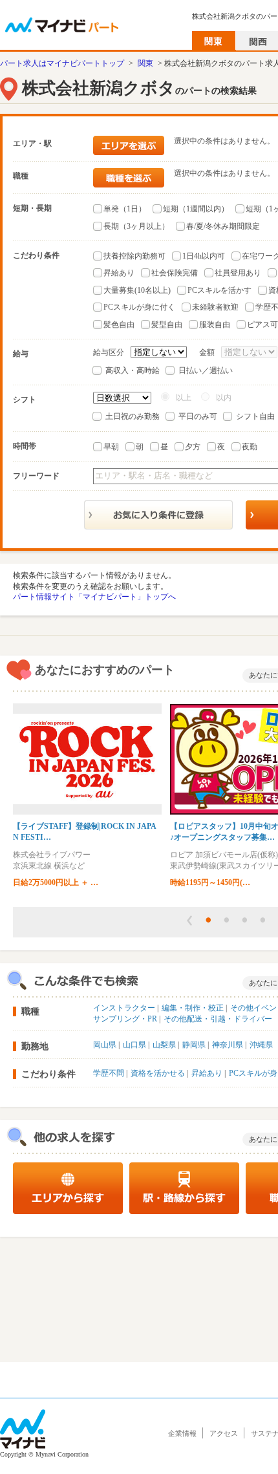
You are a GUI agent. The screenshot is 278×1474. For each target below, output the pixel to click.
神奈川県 (227, 1044)
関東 (145, 63)
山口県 (134, 1044)
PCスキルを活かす (219, 290)
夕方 (192, 446)
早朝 (111, 446)
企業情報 (182, 1433)
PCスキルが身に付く (139, 307)
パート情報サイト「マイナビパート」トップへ (94, 596)
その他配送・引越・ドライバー (218, 1018)
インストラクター (124, 1007)
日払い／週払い (205, 370)
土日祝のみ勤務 (132, 416)
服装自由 (214, 324)
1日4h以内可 (203, 256)
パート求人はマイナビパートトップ (62, 63)
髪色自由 (118, 324)
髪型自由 (166, 324)
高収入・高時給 (132, 370)
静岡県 (194, 1044)
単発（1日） (124, 208)
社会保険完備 (174, 272)
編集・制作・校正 (193, 1007)
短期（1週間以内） (196, 208)
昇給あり (118, 272)
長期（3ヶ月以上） (136, 226)
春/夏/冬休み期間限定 (223, 226)
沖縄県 (261, 1044)
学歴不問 (108, 1073)
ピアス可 (262, 324)
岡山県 (104, 1044)
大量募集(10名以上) (137, 290)
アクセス (223, 1433)
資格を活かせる (158, 1073)
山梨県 (164, 1044)
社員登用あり (238, 272)
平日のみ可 (197, 416)
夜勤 (249, 446)
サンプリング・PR (125, 1018)
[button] (189, 920)
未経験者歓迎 (215, 307)
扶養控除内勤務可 (134, 256)
